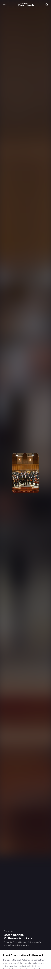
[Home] (26, 4)
